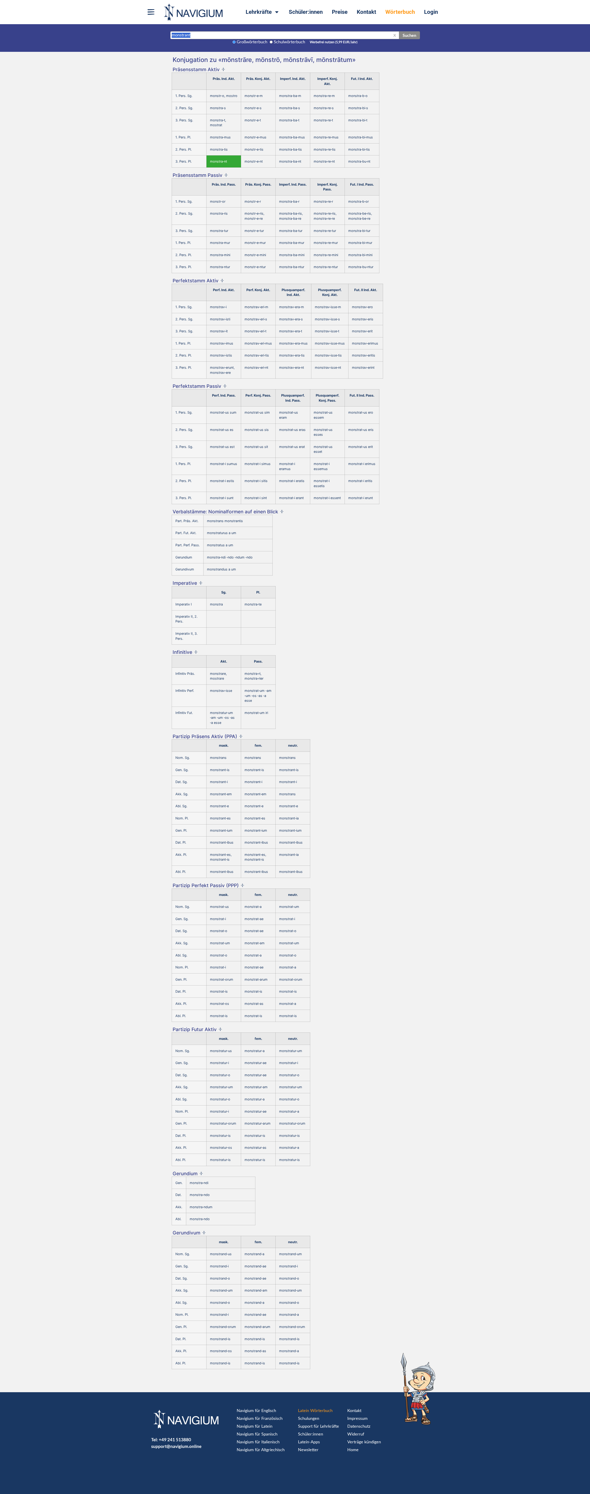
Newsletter (308, 1450)
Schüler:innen (306, 12)
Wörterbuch (400, 12)
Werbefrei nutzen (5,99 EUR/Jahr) (333, 42)
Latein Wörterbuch (315, 1411)
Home (353, 1450)
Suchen (409, 35)
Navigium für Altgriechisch (261, 1450)
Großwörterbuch (252, 42)
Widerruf (355, 1434)
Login (431, 12)
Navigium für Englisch (256, 1411)
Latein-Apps (309, 1442)
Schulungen (308, 1419)
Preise (340, 12)
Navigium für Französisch (260, 1419)
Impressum (357, 1419)
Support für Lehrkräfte (318, 1426)
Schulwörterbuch (289, 42)
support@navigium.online (176, 1446)
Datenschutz (358, 1426)
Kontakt (366, 12)
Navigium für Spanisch (257, 1434)
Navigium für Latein (254, 1426)
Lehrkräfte (259, 12)
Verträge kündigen (364, 1442)
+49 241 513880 (175, 1439)
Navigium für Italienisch (258, 1442)
